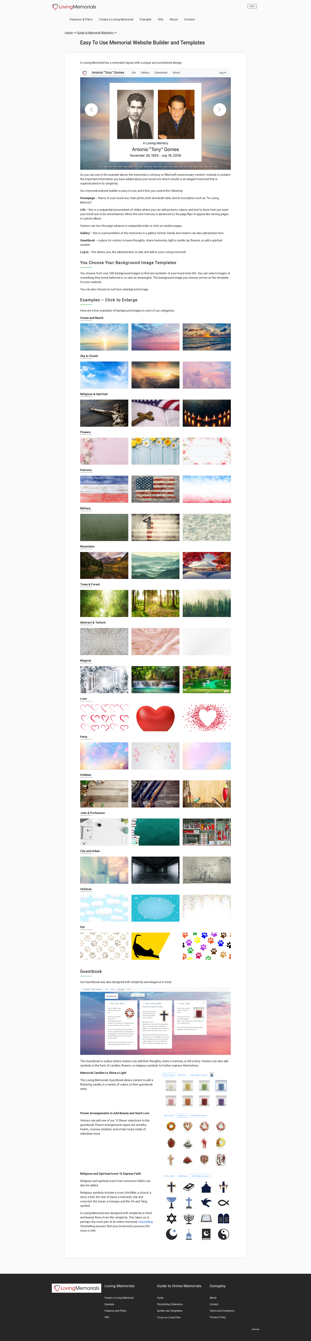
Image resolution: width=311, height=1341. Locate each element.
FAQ (160, 19)
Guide (160, 1297)
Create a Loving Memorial (116, 19)
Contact (189, 19)
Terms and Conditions (222, 1310)
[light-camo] (207, 527)
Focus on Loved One (168, 1317)
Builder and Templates (169, 1310)
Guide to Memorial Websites (95, 32)
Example (145, 19)
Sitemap (255, 1329)
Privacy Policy (218, 1317)
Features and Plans (115, 1310)
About (174, 19)
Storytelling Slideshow (170, 1304)
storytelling (145, 1221)
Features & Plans (81, 19)
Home (69, 32)
